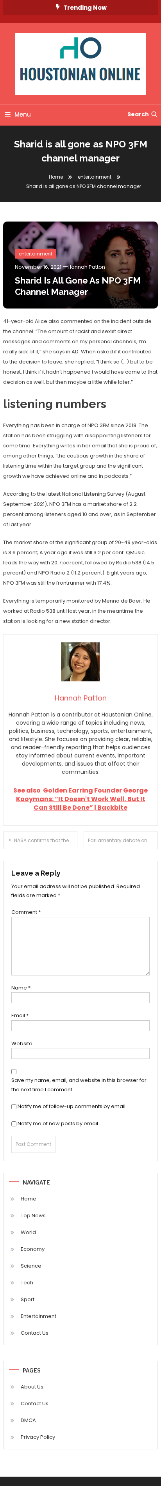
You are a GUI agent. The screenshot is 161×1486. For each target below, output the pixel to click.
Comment (26, 912)
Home (28, 1198)
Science (31, 1266)
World (28, 1232)
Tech (27, 1282)
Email (20, 1015)
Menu (22, 114)
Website (21, 1043)
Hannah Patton (86, 267)
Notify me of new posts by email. (58, 1123)
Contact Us (34, 1333)
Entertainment (38, 1316)
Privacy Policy (38, 1437)
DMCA (28, 1420)
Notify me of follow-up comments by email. (72, 1106)
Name (20, 987)
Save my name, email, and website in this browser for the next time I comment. (79, 1084)
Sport (27, 1299)
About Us (32, 1386)
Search (138, 114)
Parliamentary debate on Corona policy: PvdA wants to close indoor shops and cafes (123, 840)
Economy (33, 1249)
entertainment (35, 253)
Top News (33, 1215)
